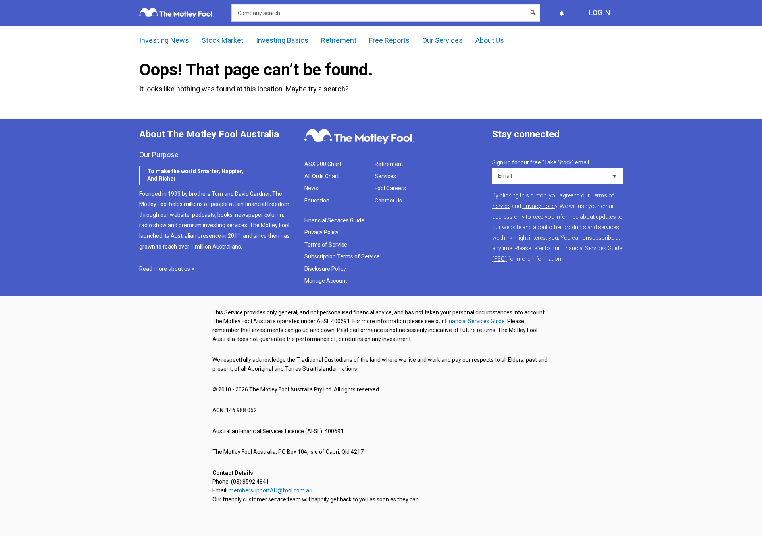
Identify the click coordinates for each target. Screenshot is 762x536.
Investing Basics (282, 40)
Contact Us (388, 200)
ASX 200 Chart (322, 164)
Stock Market (222, 40)
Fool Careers (390, 188)
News (311, 188)
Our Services (442, 40)
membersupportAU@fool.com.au (270, 490)
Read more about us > (166, 269)
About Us (489, 40)
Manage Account (326, 281)
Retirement (338, 40)
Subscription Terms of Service (342, 256)
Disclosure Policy (325, 269)
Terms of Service (325, 244)
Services (385, 176)
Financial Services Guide (334, 220)
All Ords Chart (321, 176)
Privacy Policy (321, 232)
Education (316, 200)
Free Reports (389, 40)
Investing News (164, 40)
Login (600, 12)
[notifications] (561, 13)
